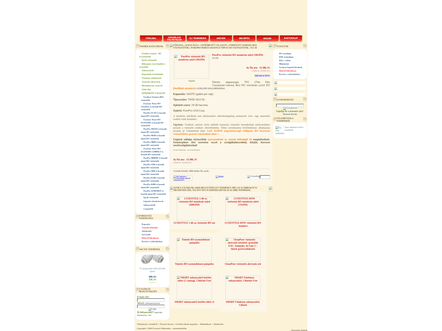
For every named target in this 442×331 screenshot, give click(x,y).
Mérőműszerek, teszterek (152, 86)
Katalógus (192, 45)
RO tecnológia (285, 53)
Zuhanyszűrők (148, 70)
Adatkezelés (147, 231)
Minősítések (284, 64)
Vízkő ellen (146, 89)
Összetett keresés (167, 324)
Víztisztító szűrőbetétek (151, 78)
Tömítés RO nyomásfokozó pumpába (194, 264)
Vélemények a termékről (147, 324)
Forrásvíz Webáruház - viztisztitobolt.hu (169, 328)
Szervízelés (146, 234)
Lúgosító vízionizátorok (153, 201)
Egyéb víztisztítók (149, 60)
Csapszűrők (148, 209)
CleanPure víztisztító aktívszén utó (243, 264)
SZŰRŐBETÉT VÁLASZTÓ (153, 93)
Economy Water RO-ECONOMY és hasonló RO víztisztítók (152, 122)
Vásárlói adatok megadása (187, 324)
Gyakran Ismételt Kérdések (290, 67)
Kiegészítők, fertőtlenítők (152, 74)
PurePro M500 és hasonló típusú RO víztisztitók (219, 48)
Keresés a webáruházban (152, 241)
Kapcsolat (146, 224)
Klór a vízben (285, 60)
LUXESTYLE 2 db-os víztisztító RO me (194, 223)
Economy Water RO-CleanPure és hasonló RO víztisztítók (151, 106)
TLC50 (253, 48)
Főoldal (179, 45)
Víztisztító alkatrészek (151, 82)
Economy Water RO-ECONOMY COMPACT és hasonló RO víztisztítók (152, 151)
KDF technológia (286, 57)
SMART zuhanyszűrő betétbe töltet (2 (194, 302)
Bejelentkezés (205, 324)
